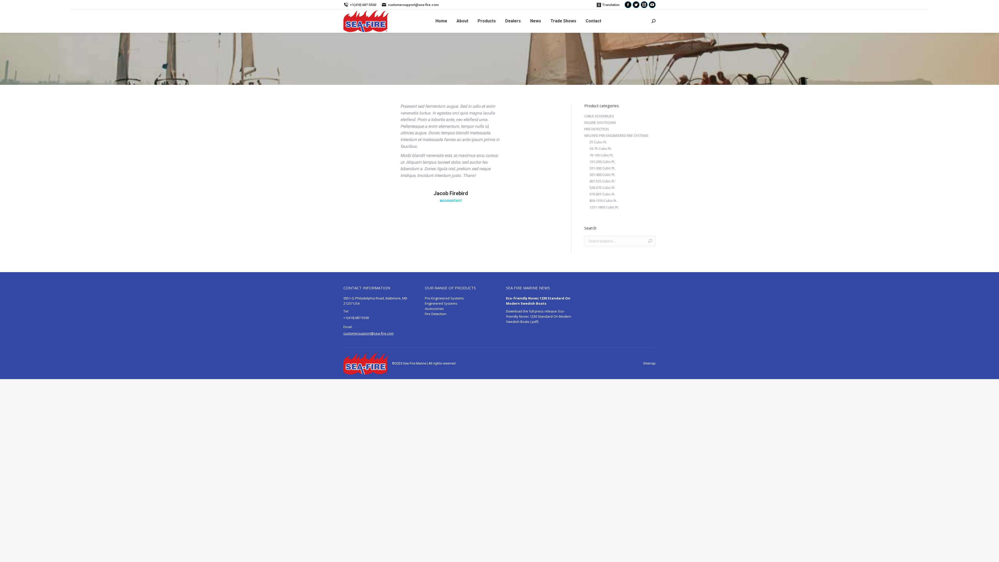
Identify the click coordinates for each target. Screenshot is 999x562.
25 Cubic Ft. (598, 142)
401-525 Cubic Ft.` (603, 181)
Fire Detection (435, 313)
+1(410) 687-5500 (363, 5)
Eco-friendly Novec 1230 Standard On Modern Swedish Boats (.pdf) (538, 316)
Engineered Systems (441, 303)
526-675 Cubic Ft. (602, 187)
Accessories (434, 308)
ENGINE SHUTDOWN (600, 122)
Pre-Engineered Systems (444, 298)
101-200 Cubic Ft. (602, 161)
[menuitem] (441, 21)
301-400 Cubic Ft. (602, 174)
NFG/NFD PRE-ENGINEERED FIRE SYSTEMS (616, 135)
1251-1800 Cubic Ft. (604, 207)
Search (650, 241)
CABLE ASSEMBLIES (599, 116)
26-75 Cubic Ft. (600, 148)
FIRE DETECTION (596, 129)
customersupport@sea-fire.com (413, 5)
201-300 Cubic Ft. (602, 168)
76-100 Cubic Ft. (601, 155)
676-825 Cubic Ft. (602, 194)
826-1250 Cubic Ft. (603, 200)
